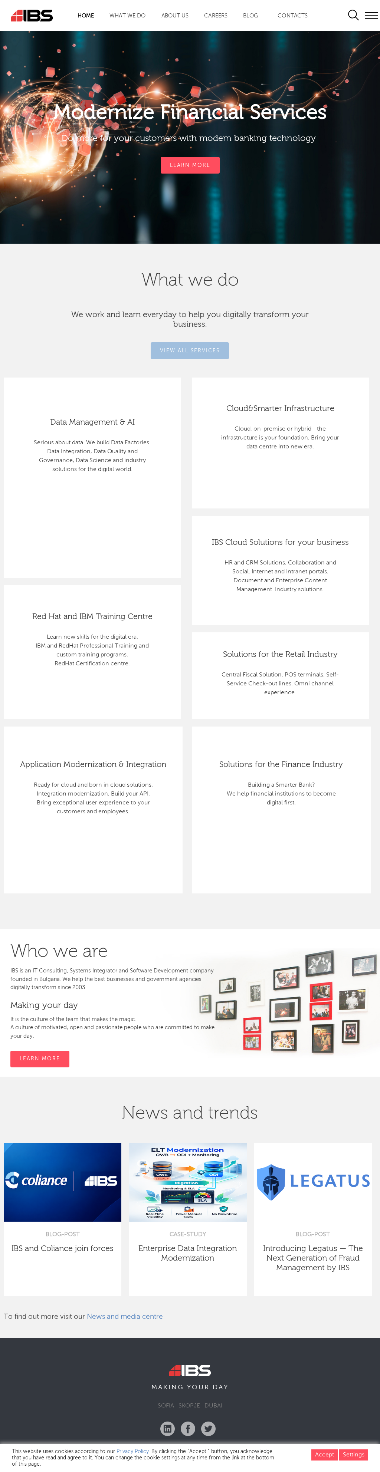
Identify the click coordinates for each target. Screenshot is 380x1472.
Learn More (190, 165)
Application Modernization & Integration (93, 765)
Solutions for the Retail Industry (280, 655)
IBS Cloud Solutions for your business (280, 543)
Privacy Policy (133, 1451)
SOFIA (166, 1406)
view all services (190, 350)
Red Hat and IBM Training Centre (92, 617)
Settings (353, 1455)
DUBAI (213, 1406)
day (221, 1387)
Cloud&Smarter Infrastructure (280, 409)
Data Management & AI (92, 422)
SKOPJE (189, 1406)
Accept (324, 1455)
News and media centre (125, 1316)
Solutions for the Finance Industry (281, 765)
